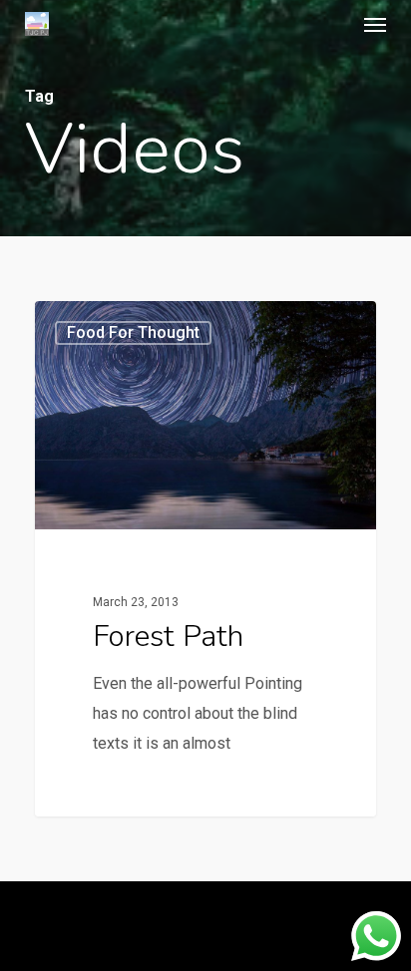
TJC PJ (94, 324)
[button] (375, 24)
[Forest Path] (205, 558)
